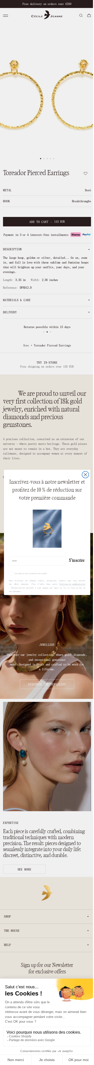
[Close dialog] (83, 474)
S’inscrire (74, 560)
